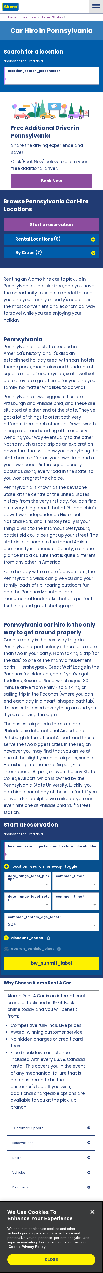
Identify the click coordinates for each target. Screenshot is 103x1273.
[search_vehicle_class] (59, 949)
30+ (12, 924)
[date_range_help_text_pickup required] (27, 881)
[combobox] (51, 76)
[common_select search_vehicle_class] (6, 948)
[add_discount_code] (6, 937)
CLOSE (51, 1259)
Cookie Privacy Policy (27, 1247)
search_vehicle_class (33, 948)
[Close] (93, 1212)
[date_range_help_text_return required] (27, 902)
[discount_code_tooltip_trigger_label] (48, 938)
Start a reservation (51, 225)
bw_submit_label (51, 963)
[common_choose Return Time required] (75, 902)
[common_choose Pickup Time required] (75, 881)
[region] (51, 1237)
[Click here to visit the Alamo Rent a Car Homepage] (9, 6)
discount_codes (27, 937)
